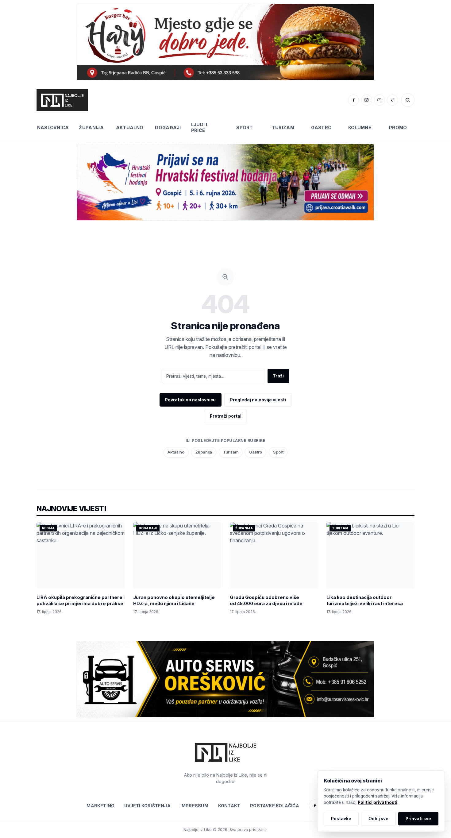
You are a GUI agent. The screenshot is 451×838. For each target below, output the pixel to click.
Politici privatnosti (377, 802)
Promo (398, 127)
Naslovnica (53, 127)
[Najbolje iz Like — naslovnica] (62, 100)
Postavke (341, 818)
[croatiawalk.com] (225, 182)
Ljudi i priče (199, 127)
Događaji (168, 127)
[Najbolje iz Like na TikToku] (392, 100)
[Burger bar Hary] (225, 42)
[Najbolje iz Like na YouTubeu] (379, 100)
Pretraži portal (225, 416)
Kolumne (359, 127)
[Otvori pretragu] (407, 100)
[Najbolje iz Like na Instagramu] (366, 100)
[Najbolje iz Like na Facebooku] (353, 100)
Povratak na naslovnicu (190, 399)
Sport (244, 127)
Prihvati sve (418, 818)
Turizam (283, 127)
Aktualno (129, 127)
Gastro (321, 127)
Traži (278, 375)
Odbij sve (378, 818)
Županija (91, 127)
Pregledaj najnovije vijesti (258, 399)
